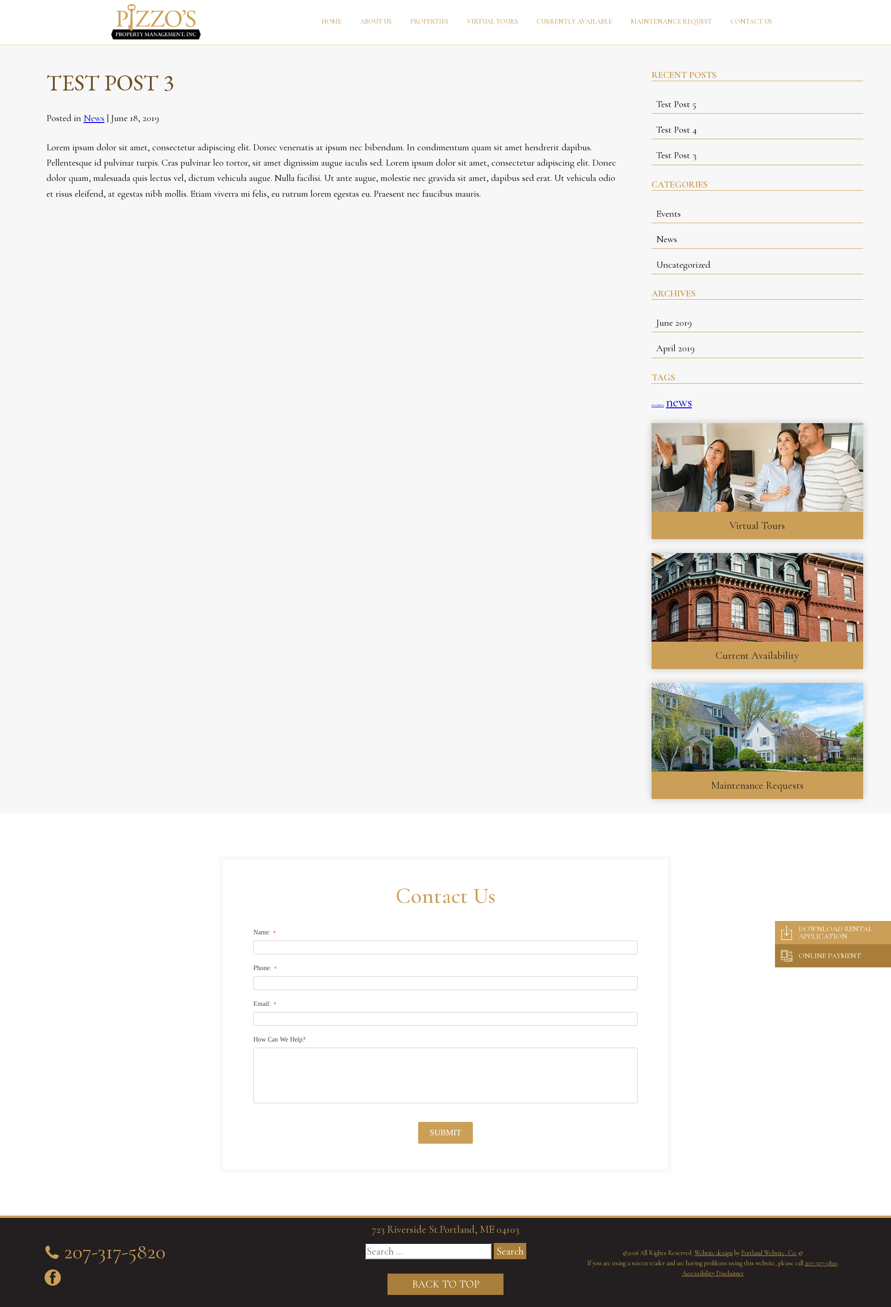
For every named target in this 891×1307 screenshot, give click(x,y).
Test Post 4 (676, 129)
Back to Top (445, 1284)
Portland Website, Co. (769, 1253)
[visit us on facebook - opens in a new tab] (53, 1277)
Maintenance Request (671, 22)
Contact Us (751, 22)
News (94, 118)
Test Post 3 (676, 155)
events (658, 405)
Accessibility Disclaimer (713, 1273)
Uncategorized (683, 264)
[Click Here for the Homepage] (156, 22)
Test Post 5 (676, 104)
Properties (429, 22)
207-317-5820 (821, 1263)
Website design (713, 1253)
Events (668, 213)
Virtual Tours (492, 22)
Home (332, 22)
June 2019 (674, 322)
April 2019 (675, 348)
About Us (376, 22)
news (679, 402)
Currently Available (574, 22)
